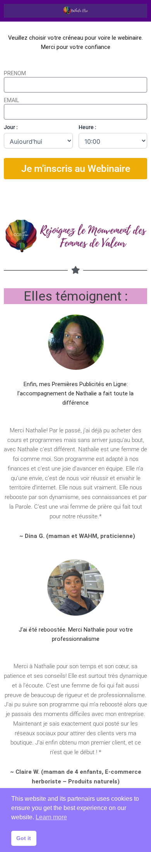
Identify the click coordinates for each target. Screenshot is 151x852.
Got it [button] (23, 838)
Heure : (87, 127)
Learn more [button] (51, 817)
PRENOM (15, 73)
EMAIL (11, 100)
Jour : (11, 127)
